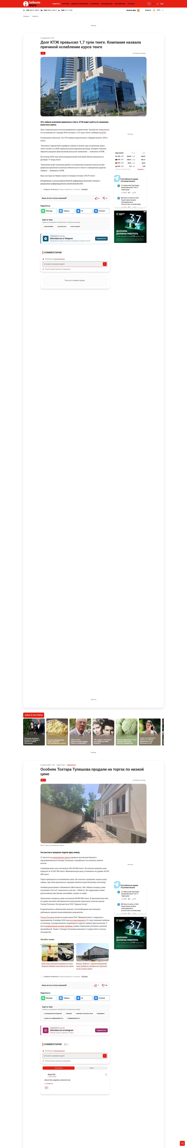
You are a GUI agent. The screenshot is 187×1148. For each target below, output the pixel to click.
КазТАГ (103, 132)
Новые (92, 1068)
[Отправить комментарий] (105, 264)
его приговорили (77, 920)
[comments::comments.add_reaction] (46, 1087)
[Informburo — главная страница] (32, 3)
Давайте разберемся (79, 4)
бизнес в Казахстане (85, 1013)
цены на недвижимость (54, 1018)
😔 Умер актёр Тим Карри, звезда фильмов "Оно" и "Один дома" (130, 187)
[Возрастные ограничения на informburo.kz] (149, 3)
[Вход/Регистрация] (157, 3)
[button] (154, 10)
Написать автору (139, 53)
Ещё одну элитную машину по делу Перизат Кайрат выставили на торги (58, 964)
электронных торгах (61, 857)
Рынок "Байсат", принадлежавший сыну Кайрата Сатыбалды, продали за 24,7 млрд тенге (91, 966)
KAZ (161, 4)
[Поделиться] (182, 1143)
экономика (49, 226)
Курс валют (75, 226)
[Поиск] (153, 3)
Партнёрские (119, 4)
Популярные (59, 1068)
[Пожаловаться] (106, 1074)
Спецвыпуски (106, 4)
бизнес (69, 1013)
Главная (26, 16)
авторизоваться (59, 259)
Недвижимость (74, 1018)
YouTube (130, 4)
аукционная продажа (53, 1013)
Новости (56, 4)
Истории (65, 4)
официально (72, 765)
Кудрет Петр (61, 765)
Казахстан (62, 226)
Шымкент (101, 1013)
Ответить (49, 1083)
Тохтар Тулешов (47, 917)
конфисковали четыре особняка (59, 926)
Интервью (94, 4)
